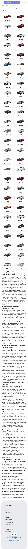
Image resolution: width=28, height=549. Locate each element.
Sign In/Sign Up (9, 529)
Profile (7, 527)
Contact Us (8, 531)
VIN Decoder (9, 505)
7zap (3, 5)
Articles (7, 510)
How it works (9, 507)
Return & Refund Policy (11, 519)
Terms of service (9, 522)
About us (8, 512)
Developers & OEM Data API (14, 540)
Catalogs (7, 5)
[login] (25, 2)
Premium (8, 515)
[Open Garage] (22, 2)
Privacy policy (9, 517)
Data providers (9, 524)
